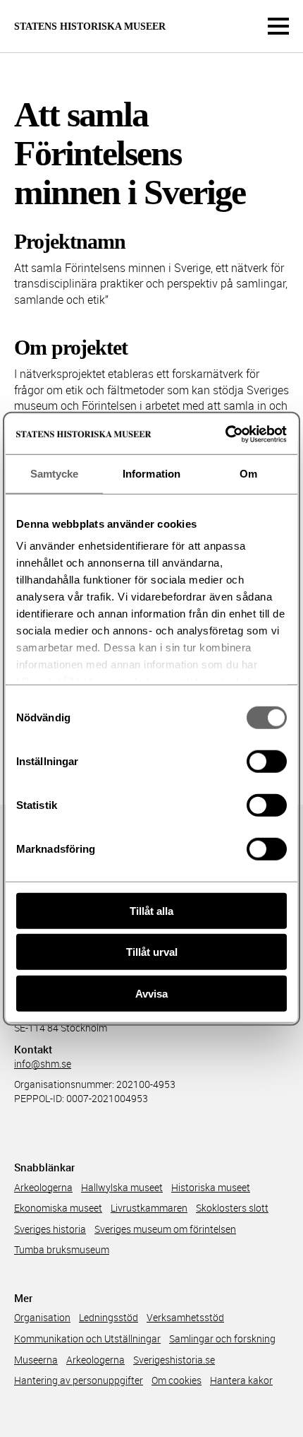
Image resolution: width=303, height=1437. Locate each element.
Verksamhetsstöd (185, 1317)
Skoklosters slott (232, 1207)
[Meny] (278, 26)
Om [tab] (248, 473)
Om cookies (177, 1380)
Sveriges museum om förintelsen (165, 1229)
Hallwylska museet (122, 1187)
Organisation (42, 1317)
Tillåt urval (152, 952)
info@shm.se (42, 1063)
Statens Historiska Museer (90, 27)
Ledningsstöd (108, 1317)
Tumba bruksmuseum (61, 1249)
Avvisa (151, 993)
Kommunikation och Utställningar (87, 1338)
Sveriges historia (50, 1229)
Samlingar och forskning (222, 1338)
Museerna (36, 1359)
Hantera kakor (241, 1380)
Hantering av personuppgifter (78, 1380)
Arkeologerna (43, 1187)
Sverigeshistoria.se (174, 1359)
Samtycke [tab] (54, 473)
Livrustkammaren (149, 1207)
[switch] (267, 761)
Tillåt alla (151, 910)
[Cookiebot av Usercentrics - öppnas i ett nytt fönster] (225, 434)
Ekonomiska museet (58, 1207)
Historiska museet (210, 1187)
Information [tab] (151, 473)
